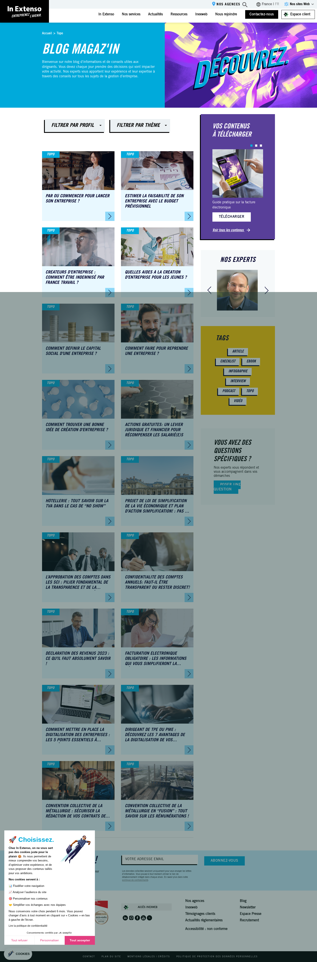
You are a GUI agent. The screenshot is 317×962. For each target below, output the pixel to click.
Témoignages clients (200, 914)
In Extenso (106, 14)
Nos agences (228, 4)
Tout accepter (80, 940)
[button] (251, 145)
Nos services (131, 14)
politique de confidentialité (135, 880)
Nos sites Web (300, 4)
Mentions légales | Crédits (148, 957)
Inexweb (201, 14)
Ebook (251, 362)
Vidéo (238, 401)
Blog (243, 901)
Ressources (179, 14)
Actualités (155, 14)
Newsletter (248, 907)
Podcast (228, 391)
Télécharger (231, 217)
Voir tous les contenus (228, 230)
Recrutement (249, 920)
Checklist (227, 362)
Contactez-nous (262, 14)
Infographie (237, 371)
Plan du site (111, 957)
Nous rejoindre (226, 14)
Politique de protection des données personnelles (217, 957)
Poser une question (227, 487)
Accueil (47, 33)
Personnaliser (49, 940)
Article (238, 352)
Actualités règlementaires (204, 920)
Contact (89, 957)
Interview (238, 381)
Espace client (300, 14)
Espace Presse (250, 914)
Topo (250, 391)
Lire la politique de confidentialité (28, 925)
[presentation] (209, 290)
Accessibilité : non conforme (206, 929)
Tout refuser (19, 940)
